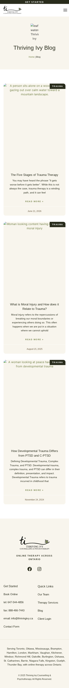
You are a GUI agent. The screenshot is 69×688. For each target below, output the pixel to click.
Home (31, 57)
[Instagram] (39, 569)
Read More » (34, 201)
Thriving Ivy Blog (34, 48)
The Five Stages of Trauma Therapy (34, 175)
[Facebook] (29, 569)
